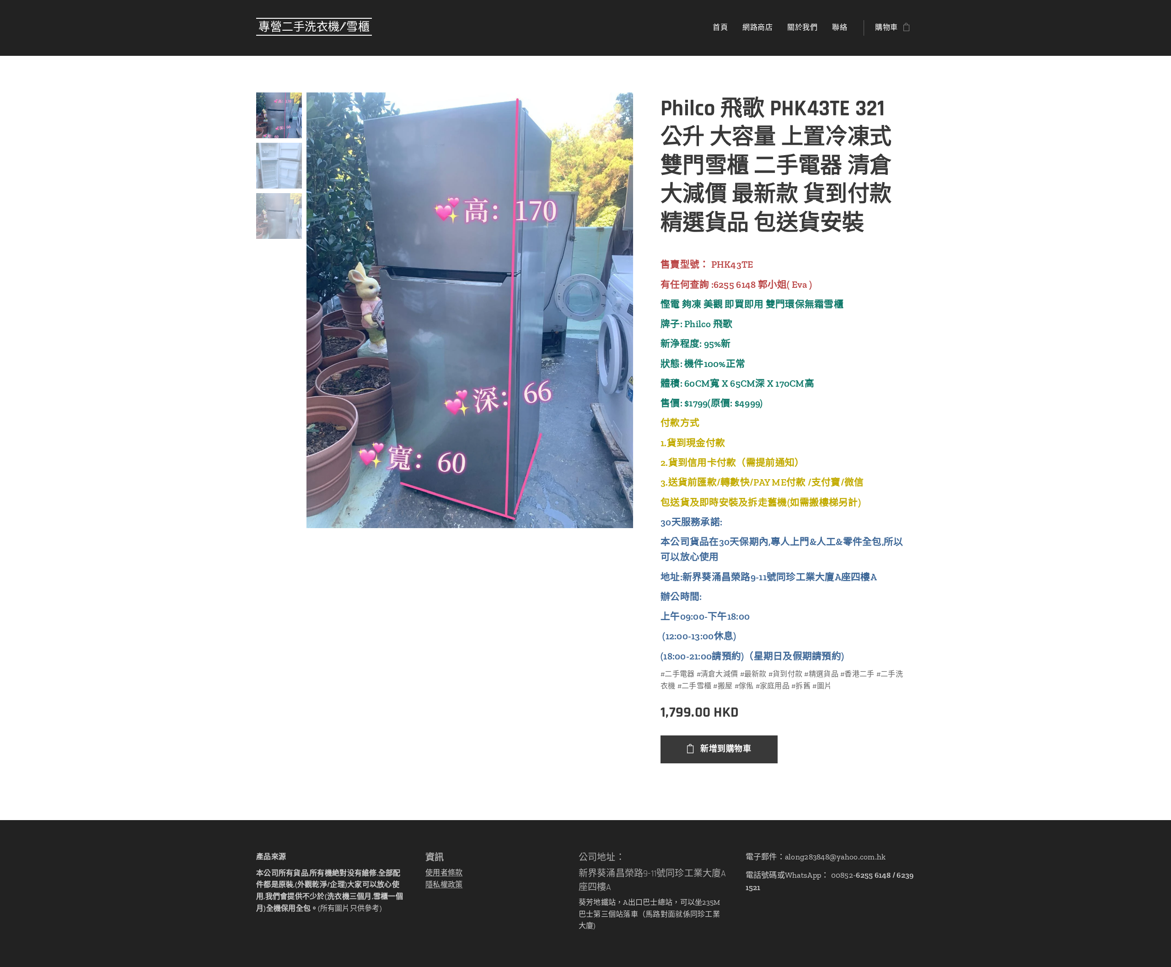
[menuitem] (722, 27)
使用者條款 (443, 872)
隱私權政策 (443, 884)
